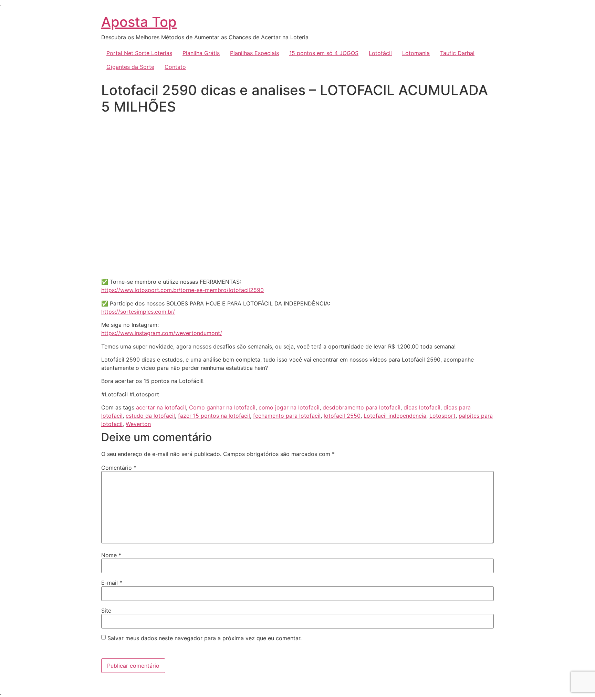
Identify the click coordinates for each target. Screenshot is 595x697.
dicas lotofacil (422, 407)
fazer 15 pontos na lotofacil (214, 415)
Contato (175, 66)
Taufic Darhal (457, 53)
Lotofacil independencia (395, 415)
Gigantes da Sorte (130, 66)
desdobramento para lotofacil (361, 407)
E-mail (111, 582)
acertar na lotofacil (161, 407)
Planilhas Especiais (254, 53)
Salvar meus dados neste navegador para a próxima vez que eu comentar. (204, 638)
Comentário (118, 467)
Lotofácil (380, 53)
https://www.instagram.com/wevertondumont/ (161, 333)
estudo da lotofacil (150, 415)
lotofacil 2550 (342, 415)
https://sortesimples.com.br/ (138, 311)
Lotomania (416, 53)
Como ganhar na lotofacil (222, 407)
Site (106, 610)
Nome (111, 555)
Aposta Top (139, 21)
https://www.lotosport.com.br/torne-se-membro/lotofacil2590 (182, 290)
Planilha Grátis (201, 53)
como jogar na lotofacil (289, 407)
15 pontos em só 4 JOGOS (323, 53)
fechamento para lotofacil (287, 415)
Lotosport (442, 415)
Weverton (138, 423)
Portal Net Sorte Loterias (139, 53)
